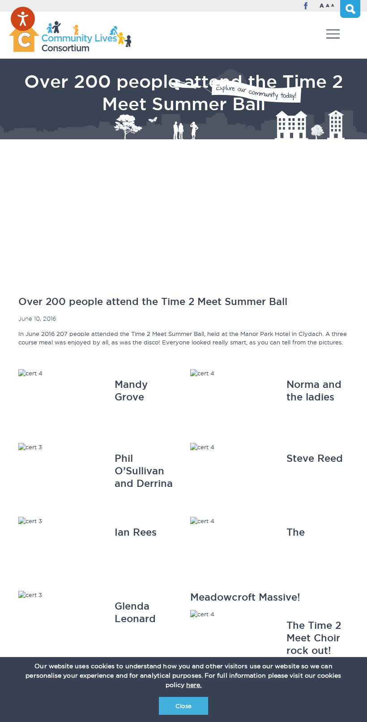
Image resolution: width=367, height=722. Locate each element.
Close (183, 706)
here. (193, 684)
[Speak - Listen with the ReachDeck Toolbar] (23, 19)
